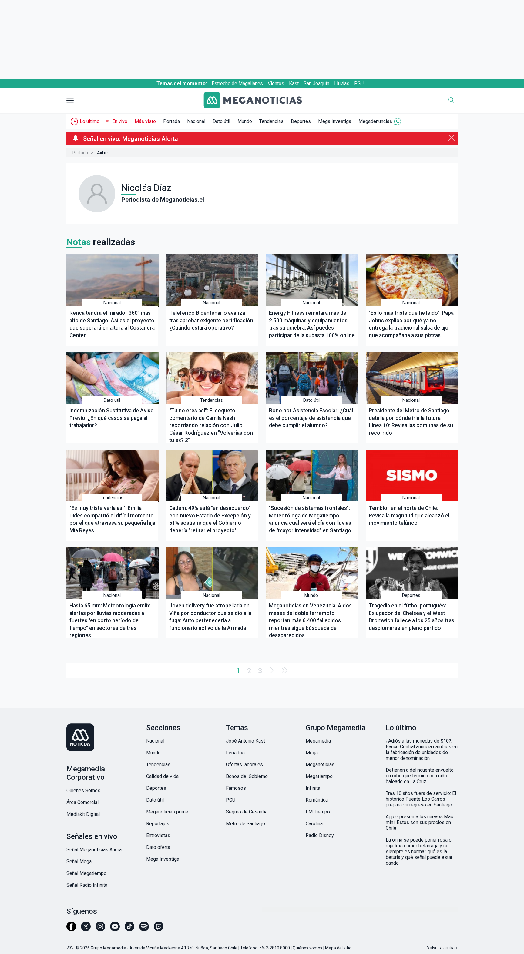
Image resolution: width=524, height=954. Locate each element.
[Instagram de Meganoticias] (100, 929)
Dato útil (221, 121)
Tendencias (271, 121)
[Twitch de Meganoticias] (158, 929)
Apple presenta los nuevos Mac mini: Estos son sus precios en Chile (419, 822)
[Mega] (70, 946)
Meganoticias (320, 764)
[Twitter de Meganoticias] (86, 929)
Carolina (314, 823)
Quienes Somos (83, 790)
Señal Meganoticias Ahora (94, 850)
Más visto (145, 121)
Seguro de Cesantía (246, 812)
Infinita (313, 788)
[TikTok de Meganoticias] (129, 929)
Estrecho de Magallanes (237, 83)
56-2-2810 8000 (274, 948)
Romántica (317, 800)
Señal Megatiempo (86, 873)
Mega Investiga (334, 121)
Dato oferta (158, 847)
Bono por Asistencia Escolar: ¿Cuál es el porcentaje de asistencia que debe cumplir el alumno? (311, 417)
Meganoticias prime (167, 812)
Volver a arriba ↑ (442, 947)
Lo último (89, 121)
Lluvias (341, 83)
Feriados (235, 753)
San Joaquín (316, 83)
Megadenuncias (375, 121)
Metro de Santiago (245, 823)
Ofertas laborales (244, 764)
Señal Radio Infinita (86, 885)
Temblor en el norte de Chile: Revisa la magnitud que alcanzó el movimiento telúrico (409, 515)
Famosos (236, 788)
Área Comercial (82, 802)
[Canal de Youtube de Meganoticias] (115, 929)
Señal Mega (79, 861)
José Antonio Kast (245, 741)
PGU (359, 83)
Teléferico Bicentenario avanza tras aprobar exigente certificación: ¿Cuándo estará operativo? (211, 320)
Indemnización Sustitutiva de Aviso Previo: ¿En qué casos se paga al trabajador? (111, 417)
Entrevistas (158, 835)
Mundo (244, 121)
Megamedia (318, 741)
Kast (294, 83)
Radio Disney (320, 835)
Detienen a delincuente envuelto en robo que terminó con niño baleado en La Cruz (420, 775)
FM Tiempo (318, 812)
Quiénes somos (307, 948)
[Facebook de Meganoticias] (71, 929)
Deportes (301, 121)
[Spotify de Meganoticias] (144, 929)
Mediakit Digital (83, 814)
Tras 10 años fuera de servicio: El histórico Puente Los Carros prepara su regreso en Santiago (421, 799)
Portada (171, 121)
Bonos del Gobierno (247, 776)
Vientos (276, 83)
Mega (312, 753)
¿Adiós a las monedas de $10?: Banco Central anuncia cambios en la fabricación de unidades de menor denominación (422, 749)
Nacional (196, 121)
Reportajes (157, 823)
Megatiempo (319, 776)
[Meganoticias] (257, 101)
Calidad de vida (162, 776)
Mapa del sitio (338, 948)
